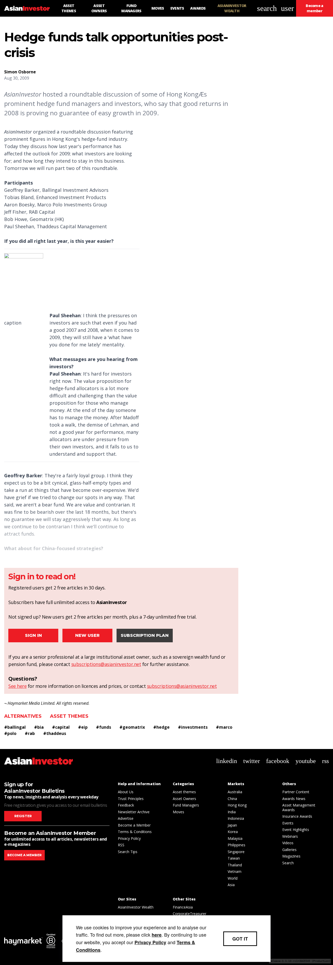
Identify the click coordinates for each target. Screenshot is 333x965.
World (233, 878)
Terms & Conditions (135, 831)
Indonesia (236, 818)
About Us (125, 791)
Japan (232, 825)
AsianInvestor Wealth (135, 907)
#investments (193, 727)
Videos (287, 842)
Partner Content (295, 791)
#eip (83, 727)
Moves (178, 811)
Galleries (289, 849)
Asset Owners (184, 798)
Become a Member (134, 825)
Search (288, 862)
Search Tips (127, 851)
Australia (235, 791)
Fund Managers (186, 805)
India (232, 811)
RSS (121, 844)
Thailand (235, 864)
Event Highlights (295, 829)
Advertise (125, 818)
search (267, 8)
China (232, 798)
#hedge (161, 727)
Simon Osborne (20, 72)
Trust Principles (131, 798)
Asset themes (69, 716)
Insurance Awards (297, 816)
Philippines (236, 844)
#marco (224, 727)
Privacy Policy (129, 838)
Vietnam (234, 871)
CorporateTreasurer (189, 913)
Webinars (290, 836)
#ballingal (15, 727)
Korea (233, 831)
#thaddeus (54, 733)
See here (17, 686)
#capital (61, 727)
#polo (10, 733)
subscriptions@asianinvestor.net (106, 664)
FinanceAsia (183, 907)
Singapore (236, 851)
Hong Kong (237, 805)
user (287, 8)
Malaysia (235, 838)
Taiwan (234, 858)
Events (287, 823)
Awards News (293, 798)
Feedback (126, 805)
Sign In (33, 635)
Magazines (291, 856)
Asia (231, 884)
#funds (103, 727)
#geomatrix (132, 727)
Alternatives (23, 716)
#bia (39, 727)
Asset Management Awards (298, 807)
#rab (30, 733)
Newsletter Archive (134, 811)
